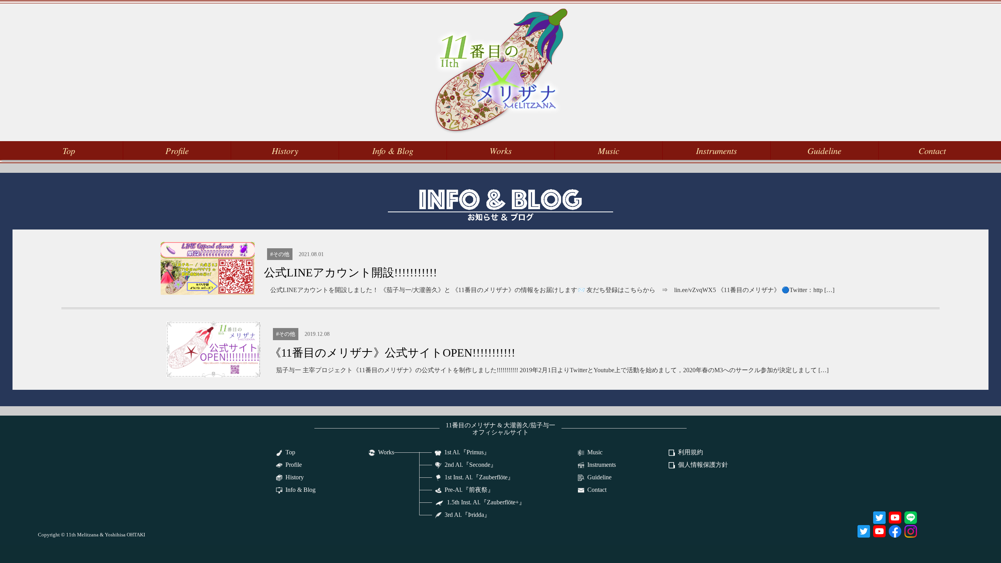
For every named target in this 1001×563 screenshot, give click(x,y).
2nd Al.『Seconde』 (471, 464)
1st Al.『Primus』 (467, 452)
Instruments (716, 150)
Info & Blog (392, 150)
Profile (177, 150)
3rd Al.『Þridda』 (467, 514)
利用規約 (690, 452)
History (285, 150)
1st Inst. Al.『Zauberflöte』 (479, 477)
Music (608, 150)
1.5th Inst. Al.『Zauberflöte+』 (486, 502)
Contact (932, 150)
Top (69, 150)
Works (501, 150)
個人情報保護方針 (703, 464)
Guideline (824, 150)
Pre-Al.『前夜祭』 (469, 489)
